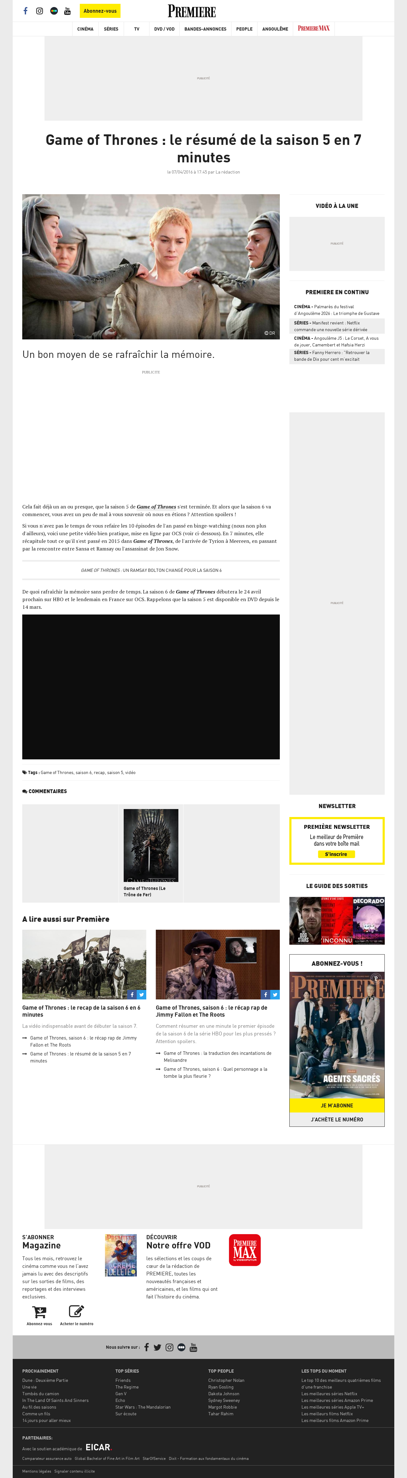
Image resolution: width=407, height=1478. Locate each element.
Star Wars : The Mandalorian (143, 1407)
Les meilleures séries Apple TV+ (332, 1407)
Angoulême (275, 29)
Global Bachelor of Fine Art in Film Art (107, 1458)
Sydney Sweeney (224, 1400)
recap (99, 772)
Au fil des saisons (39, 1407)
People (244, 29)
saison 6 (84, 772)
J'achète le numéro (337, 1119)
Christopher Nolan (226, 1380)
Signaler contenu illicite (74, 1471)
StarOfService (154, 1458)
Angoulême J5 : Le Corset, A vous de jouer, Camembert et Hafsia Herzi (336, 341)
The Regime (127, 1386)
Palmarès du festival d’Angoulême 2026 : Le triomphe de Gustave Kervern (336, 311)
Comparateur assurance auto (47, 1458)
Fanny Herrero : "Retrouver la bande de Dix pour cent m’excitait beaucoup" (331, 357)
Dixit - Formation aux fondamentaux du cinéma (209, 1458)
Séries (111, 29)
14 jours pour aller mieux (46, 1420)
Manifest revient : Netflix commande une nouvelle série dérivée (330, 326)
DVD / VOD (164, 29)
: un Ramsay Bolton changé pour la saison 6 (151, 570)
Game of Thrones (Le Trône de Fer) (145, 891)
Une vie (29, 1386)
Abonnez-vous (100, 11)
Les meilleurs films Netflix (327, 1413)
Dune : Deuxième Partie (45, 1380)
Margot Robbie (222, 1407)
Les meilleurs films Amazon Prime (335, 1420)
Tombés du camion (40, 1393)
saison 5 (115, 772)
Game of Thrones (57, 772)
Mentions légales (36, 1471)
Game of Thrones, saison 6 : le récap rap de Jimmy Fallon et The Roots (211, 1011)
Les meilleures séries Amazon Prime (337, 1400)
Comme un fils (36, 1413)
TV (136, 29)
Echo (120, 1400)
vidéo (130, 772)
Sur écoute (125, 1413)
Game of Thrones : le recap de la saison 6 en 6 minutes (81, 1011)
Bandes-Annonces (205, 29)
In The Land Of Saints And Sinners (55, 1400)
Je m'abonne (337, 1105)
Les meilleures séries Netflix (329, 1393)
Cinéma (85, 29)
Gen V (121, 1393)
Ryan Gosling (221, 1386)
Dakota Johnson (223, 1393)
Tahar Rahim (220, 1413)
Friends (123, 1380)
